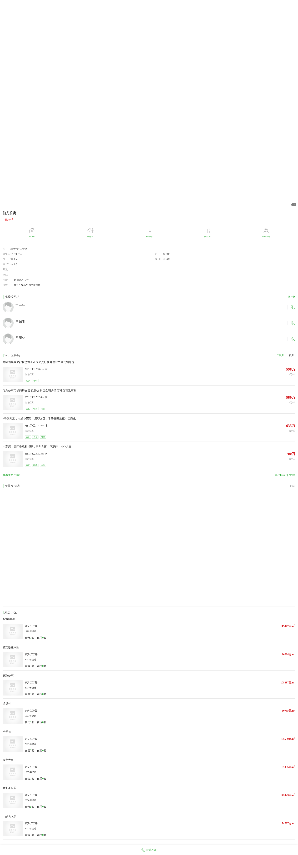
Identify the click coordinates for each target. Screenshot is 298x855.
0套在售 (32, 237)
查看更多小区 (11, 475)
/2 (293, 204)
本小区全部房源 (284, 475)
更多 (291, 486)
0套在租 (90, 237)
